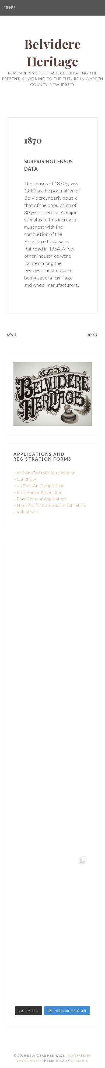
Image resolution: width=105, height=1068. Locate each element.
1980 (92, 334)
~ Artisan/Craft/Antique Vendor (44, 472)
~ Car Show (24, 479)
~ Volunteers (25, 511)
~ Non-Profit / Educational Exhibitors (49, 505)
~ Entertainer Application (38, 492)
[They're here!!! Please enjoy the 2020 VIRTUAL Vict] (52, 965)
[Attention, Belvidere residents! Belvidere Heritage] (52, 588)
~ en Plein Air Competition (39, 485)
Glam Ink (79, 1061)
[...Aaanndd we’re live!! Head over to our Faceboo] (52, 890)
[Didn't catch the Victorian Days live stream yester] (52, 663)
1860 (11, 334)
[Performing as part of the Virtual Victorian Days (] (52, 739)
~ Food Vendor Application (39, 498)
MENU (9, 7)
